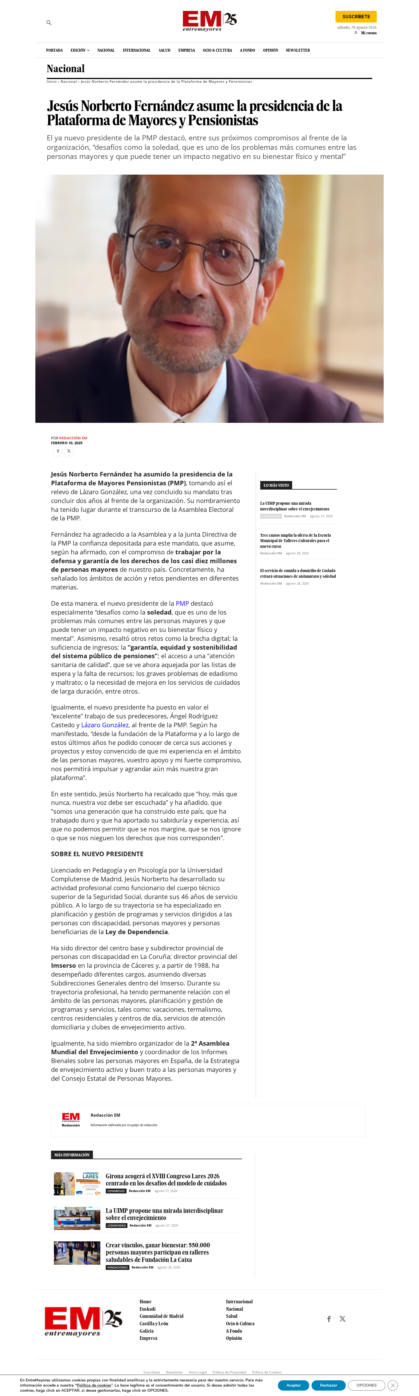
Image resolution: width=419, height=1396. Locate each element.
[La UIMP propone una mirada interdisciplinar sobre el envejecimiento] (77, 1218)
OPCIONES (367, 1385)
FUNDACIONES (117, 1267)
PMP (182, 603)
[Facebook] (58, 451)
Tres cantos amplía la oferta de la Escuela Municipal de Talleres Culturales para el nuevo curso (295, 541)
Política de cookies (94, 1385)
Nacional (66, 69)
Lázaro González (105, 724)
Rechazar (328, 1385)
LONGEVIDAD (271, 516)
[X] (69, 451)
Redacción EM (73, 438)
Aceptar (293, 1385)
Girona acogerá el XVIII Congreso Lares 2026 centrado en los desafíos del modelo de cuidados (166, 1179)
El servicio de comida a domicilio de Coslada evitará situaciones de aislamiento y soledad (298, 573)
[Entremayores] (209, 20)
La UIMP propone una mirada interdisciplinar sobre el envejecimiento (294, 506)
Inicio (52, 81)
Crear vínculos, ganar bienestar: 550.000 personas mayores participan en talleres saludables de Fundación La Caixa (158, 1252)
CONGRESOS (116, 1191)
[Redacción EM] (71, 1120)
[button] (49, 23)
